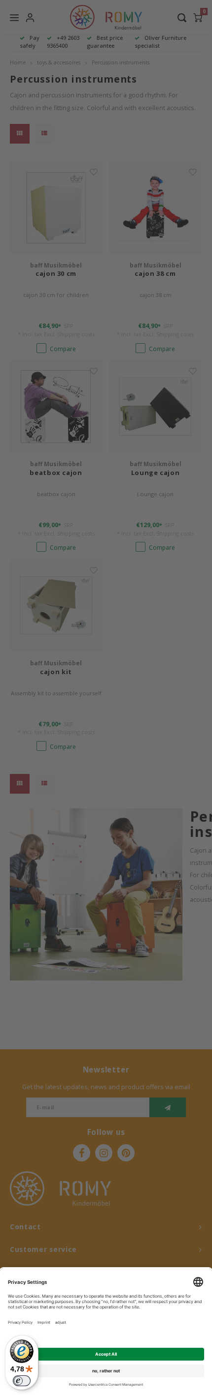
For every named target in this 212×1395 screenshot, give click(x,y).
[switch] (22, 1380)
